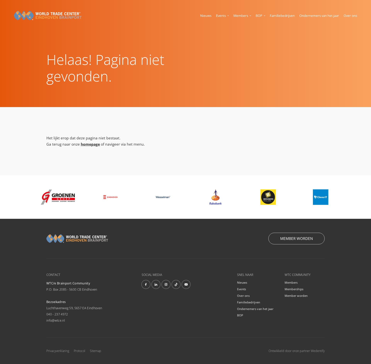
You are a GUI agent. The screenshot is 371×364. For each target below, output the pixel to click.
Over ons (350, 15)
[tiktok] (176, 284)
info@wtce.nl (55, 320)
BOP (259, 15)
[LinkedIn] (156, 284)
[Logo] (48, 15)
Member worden (296, 238)
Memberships (294, 289)
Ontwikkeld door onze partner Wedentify (297, 351)
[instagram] (166, 284)
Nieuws (205, 15)
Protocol (79, 351)
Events (221, 15)
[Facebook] (146, 284)
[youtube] (186, 284)
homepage (90, 144)
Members (240, 15)
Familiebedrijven (282, 15)
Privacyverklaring (57, 351)
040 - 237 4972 (57, 314)
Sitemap (95, 351)
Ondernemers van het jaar (319, 15)
